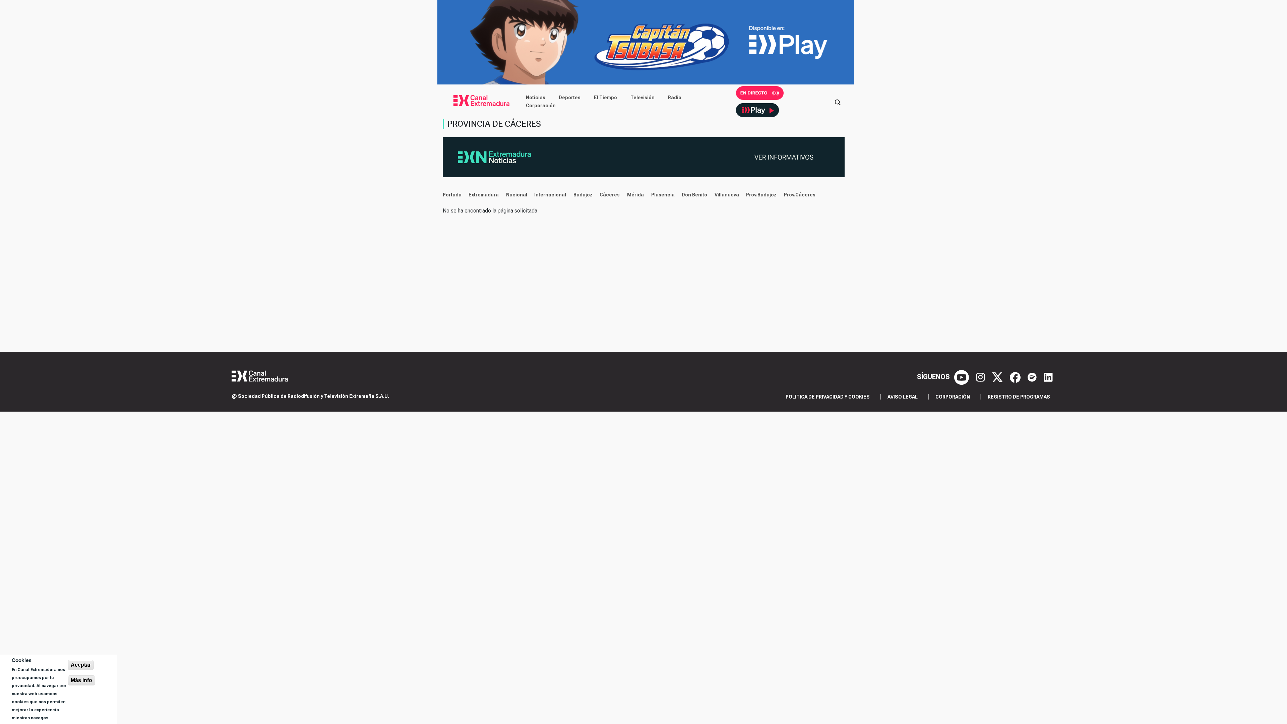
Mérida (635, 194)
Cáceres (610, 194)
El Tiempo (605, 97)
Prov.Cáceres (799, 194)
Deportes (569, 97)
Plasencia (663, 194)
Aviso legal (902, 397)
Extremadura (484, 194)
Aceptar (81, 665)
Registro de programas (1019, 397)
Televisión (642, 97)
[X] (998, 377)
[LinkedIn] (1048, 377)
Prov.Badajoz (761, 194)
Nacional (516, 194)
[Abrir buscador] (838, 102)
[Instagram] (981, 377)
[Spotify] (1033, 377)
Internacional (550, 194)
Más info (81, 680)
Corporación (541, 105)
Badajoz (583, 194)
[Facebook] (1016, 377)
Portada (452, 194)
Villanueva (727, 194)
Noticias (535, 97)
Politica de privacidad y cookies (828, 397)
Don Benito (694, 194)
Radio (674, 97)
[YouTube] (962, 377)
